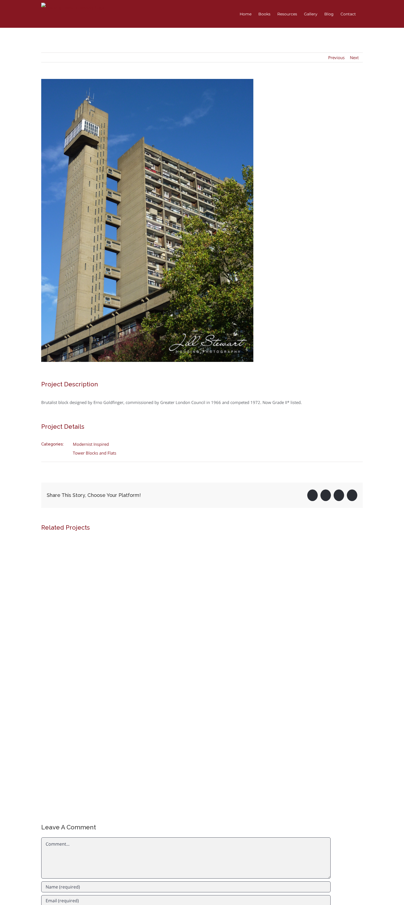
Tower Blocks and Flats (94, 453)
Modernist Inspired (91, 444)
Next (354, 57)
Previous (336, 57)
